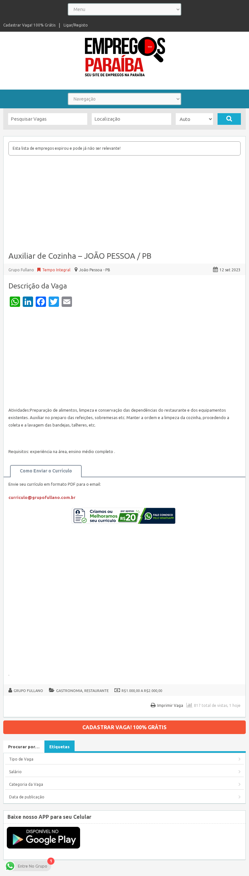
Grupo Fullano (28, 691)
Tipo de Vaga (21, 759)
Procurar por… (24, 746)
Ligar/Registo (76, 25)
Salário (15, 772)
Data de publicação (26, 797)
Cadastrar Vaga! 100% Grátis (29, 25)
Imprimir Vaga (170, 705)
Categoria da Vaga (26, 784)
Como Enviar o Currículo (46, 470)
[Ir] (229, 119)
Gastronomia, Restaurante (82, 691)
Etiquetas (59, 746)
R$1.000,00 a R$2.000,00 (142, 691)
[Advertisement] (124, 204)
